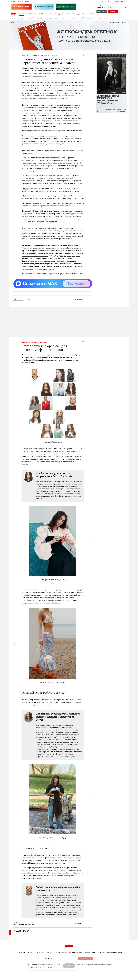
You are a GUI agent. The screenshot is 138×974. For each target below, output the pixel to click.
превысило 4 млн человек (67, 245)
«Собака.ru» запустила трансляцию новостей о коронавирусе (46, 264)
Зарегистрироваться (23, 1)
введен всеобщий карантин (61, 258)
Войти (13, 1)
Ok (69, 966)
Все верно (112, 11)
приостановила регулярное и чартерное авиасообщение (50, 248)
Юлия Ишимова (18, 924)
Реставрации (41, 18)
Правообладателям (75, 952)
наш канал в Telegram (45, 273)
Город (21, 14)
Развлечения (31, 14)
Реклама (30, 952)
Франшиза (101, 952)
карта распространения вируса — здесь (37, 269)
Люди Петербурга (61, 952)
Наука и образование (87, 18)
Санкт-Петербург (106, 1)
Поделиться (45, 55)
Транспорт (73, 18)
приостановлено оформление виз (51, 251)
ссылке (64, 860)
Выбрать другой (101, 11)
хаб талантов (36, 456)
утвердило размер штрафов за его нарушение (56, 261)
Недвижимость (53, 18)
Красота (49, 14)
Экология (70, 14)
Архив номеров (90, 952)
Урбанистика (29, 18)
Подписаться (35, 55)
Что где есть (59, 14)
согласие (43, 966)
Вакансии (50, 952)
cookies (50, 967)
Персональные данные (114, 952)
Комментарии (79, 299)
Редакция (22, 952)
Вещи (23, 342)
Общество (64, 18)
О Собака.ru (40, 952)
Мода (40, 14)
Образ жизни (92, 14)
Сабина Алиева (18, 300)
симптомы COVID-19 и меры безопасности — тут (61, 266)
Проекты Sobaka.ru (119, 1)
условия (33, 966)
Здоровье (80, 14)
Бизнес (20, 18)
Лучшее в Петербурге (103, 18)
